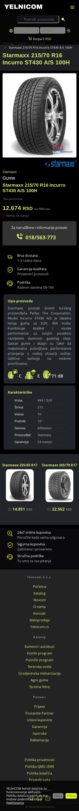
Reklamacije (39, 740)
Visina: (19, 414)
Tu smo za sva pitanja (34, 561)
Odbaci (58, 796)
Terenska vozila (39, 666)
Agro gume (39, 680)
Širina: (19, 407)
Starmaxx (44, 435)
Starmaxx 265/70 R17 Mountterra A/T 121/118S (59, 465)
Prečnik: (20, 421)
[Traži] (63, 19)
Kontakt (39, 613)
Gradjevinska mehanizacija (40, 673)
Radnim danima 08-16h (35, 287)
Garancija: (22, 442)
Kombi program (39, 653)
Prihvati (71, 796)
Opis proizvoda (20, 301)
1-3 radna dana (29, 260)
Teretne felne (39, 687)
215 (40, 407)
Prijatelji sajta (39, 780)
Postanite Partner (39, 713)
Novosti (39, 600)
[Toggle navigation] (72, 7)
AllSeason (44, 428)
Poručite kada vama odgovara (41, 537)
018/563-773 (40, 237)
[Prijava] (68, 30)
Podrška (23, 282)
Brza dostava (27, 255)
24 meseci (44, 442)
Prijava (39, 706)
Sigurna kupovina (31, 544)
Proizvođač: (23, 435)
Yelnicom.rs (39, 627)
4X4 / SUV (44, 400)
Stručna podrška (30, 556)
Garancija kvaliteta (32, 269)
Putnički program (39, 660)
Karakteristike (20, 392)
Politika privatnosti (39, 760)
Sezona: (20, 428)
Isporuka (40, 733)
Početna (39, 586)
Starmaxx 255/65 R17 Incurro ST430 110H (19, 465)
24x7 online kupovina (34, 532)
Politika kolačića (39, 773)
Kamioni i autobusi (39, 646)
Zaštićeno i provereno (34, 549)
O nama (39, 606)
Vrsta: (19, 400)
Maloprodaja (39, 620)
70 (39, 414)
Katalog (39, 593)
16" (40, 421)
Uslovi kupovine (39, 720)
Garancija (39, 726)
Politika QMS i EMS (39, 766)
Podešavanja (15, 803)
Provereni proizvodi (32, 274)
